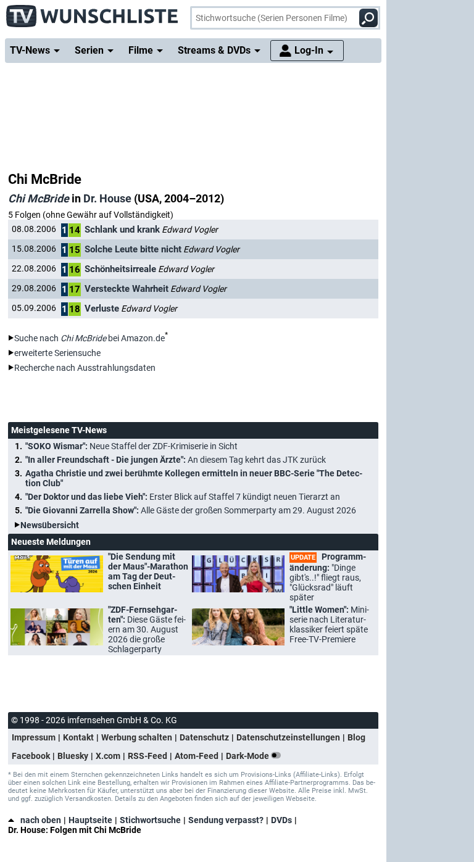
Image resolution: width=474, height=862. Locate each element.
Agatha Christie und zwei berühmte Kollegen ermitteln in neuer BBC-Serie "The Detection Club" (193, 478)
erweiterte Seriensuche (57, 353)
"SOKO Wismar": (131, 446)
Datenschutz (204, 737)
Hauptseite (90, 820)
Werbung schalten (136, 737)
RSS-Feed (147, 756)
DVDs (281, 820)
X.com (108, 756)
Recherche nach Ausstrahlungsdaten (85, 368)
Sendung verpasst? (226, 820)
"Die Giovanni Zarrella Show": (190, 510)
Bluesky (72, 756)
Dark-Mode (248, 756)
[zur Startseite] (92, 12)
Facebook (31, 756)
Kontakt (78, 737)
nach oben (40, 820)
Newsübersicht (49, 525)
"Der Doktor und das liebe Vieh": (182, 497)
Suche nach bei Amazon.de (89, 338)
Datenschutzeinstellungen (288, 737)
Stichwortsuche (150, 820)
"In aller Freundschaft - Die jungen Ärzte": (175, 460)
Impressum (34, 737)
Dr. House (107, 198)
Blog (356, 737)
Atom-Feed (196, 756)
